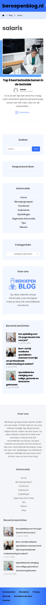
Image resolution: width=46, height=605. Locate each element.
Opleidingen (23, 214)
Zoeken (36, 149)
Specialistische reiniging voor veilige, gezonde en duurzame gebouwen (22, 378)
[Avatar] (15, 90)
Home (23, 197)
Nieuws (23, 227)
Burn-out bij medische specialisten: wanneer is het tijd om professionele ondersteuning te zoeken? (21, 356)
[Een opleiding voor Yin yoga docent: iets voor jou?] (11, 337)
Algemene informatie (23, 218)
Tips (23, 222)
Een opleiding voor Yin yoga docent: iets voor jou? (29, 337)
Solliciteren (24, 210)
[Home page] (3, 15)
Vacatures (23, 205)
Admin (23, 89)
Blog (24, 510)
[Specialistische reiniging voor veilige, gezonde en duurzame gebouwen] (11, 375)
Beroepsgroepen (23, 201)
